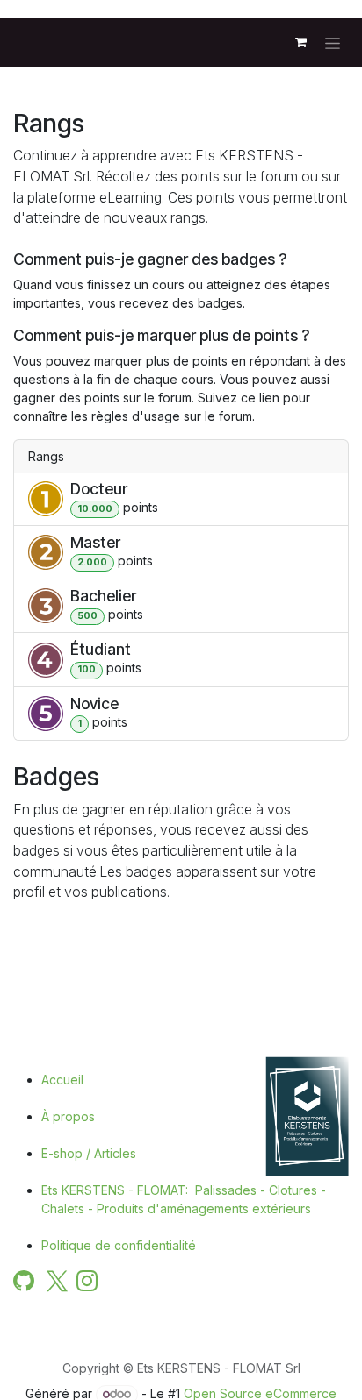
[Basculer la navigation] (332, 42)
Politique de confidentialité (118, 1245)
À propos (68, 1116)
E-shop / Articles (88, 1153)
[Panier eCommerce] (300, 42)
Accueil (62, 1079)
